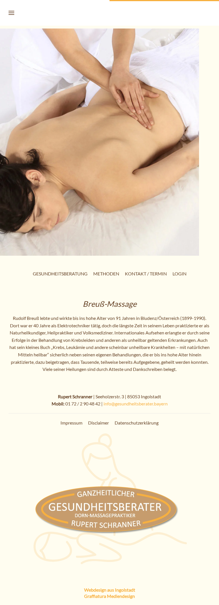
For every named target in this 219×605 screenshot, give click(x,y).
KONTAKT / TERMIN (146, 273)
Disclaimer (98, 422)
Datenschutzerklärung (137, 422)
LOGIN (179, 273)
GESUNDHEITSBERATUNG (60, 273)
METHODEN (106, 273)
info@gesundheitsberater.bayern (136, 403)
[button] (11, 13)
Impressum (71, 422)
